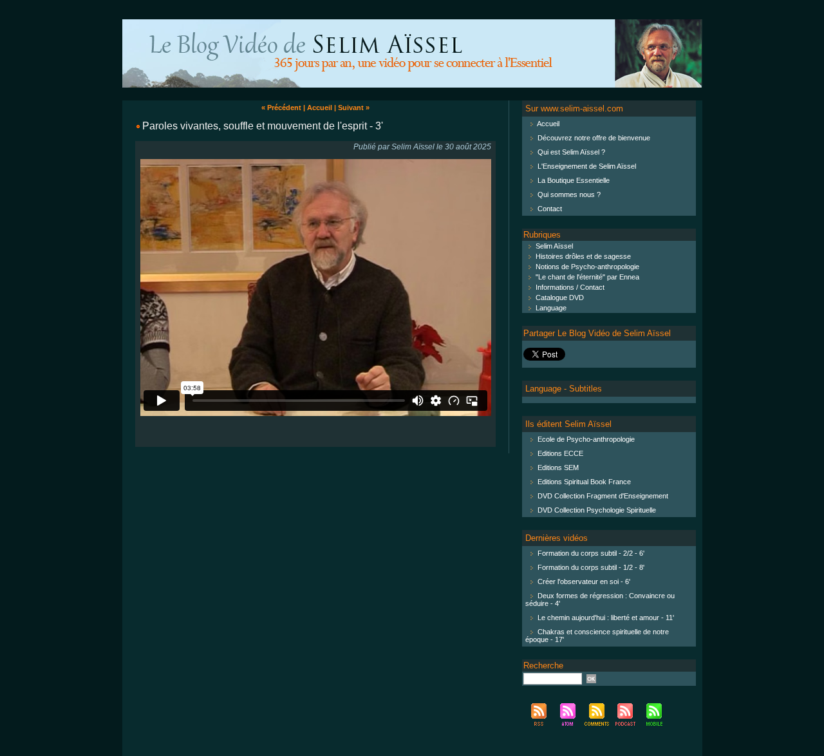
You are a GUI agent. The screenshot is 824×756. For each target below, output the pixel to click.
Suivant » (354, 107)
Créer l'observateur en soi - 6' (584, 581)
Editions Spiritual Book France (584, 482)
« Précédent (281, 107)
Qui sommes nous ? (569, 194)
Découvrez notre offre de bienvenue (594, 138)
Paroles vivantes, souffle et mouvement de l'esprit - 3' (262, 125)
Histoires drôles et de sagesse (582, 256)
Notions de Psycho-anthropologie (586, 266)
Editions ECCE (560, 453)
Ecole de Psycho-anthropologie (586, 439)
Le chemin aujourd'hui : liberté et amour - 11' (606, 617)
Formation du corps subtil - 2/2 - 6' (591, 553)
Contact (550, 209)
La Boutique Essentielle (574, 180)
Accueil (319, 107)
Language (550, 308)
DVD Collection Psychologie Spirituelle (597, 510)
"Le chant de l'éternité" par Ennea (586, 277)
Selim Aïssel (553, 246)
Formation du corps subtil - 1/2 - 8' (591, 567)
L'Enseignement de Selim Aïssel (587, 166)
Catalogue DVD (559, 297)
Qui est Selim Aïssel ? (571, 152)
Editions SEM (558, 467)
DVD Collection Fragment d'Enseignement (603, 496)
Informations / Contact (569, 287)
